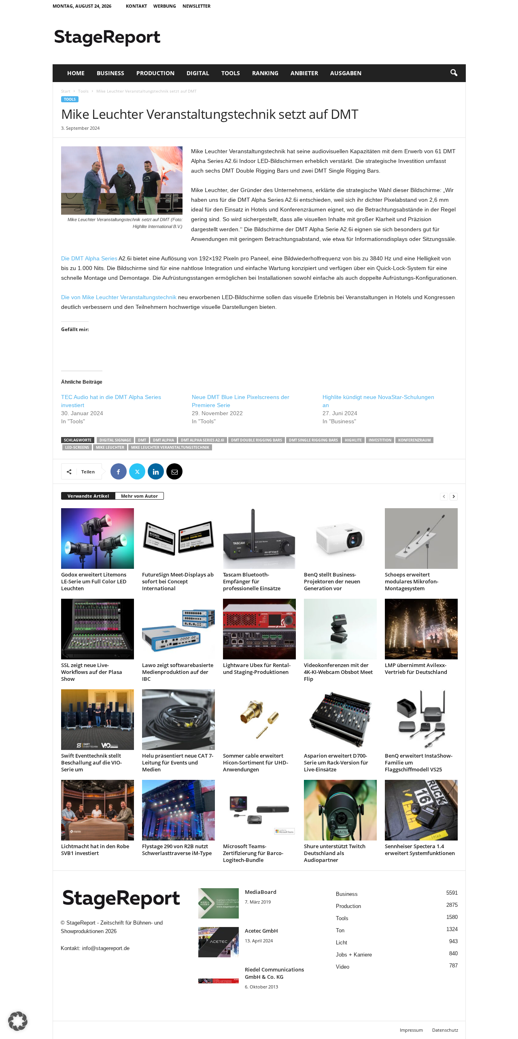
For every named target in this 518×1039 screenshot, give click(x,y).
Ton (340, 930)
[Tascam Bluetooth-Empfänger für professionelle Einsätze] (259, 538)
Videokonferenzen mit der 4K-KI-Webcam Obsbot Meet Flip (338, 671)
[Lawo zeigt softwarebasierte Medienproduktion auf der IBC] (178, 629)
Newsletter (196, 6)
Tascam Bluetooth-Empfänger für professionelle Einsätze (251, 581)
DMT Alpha (163, 440)
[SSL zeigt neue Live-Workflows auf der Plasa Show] (97, 629)
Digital (198, 73)
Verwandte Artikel (88, 496)
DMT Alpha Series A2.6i (202, 440)
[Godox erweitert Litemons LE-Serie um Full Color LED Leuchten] (97, 538)
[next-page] (454, 496)
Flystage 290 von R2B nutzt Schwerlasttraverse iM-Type (177, 850)
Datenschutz (445, 1030)
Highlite (353, 440)
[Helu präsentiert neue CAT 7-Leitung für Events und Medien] (178, 719)
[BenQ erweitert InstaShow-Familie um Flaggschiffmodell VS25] (421, 719)
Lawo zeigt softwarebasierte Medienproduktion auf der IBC (177, 671)
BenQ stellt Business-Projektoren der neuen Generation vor (332, 581)
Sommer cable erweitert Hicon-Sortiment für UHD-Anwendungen (255, 762)
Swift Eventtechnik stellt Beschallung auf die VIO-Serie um (91, 762)
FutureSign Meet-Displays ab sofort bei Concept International (178, 581)
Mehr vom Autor (139, 496)
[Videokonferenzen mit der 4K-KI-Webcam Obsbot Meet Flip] (340, 629)
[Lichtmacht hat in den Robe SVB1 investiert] (97, 810)
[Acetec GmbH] (218, 942)
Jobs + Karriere (354, 955)
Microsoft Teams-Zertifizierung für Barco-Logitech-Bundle (253, 853)
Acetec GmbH (261, 930)
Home (76, 73)
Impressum (411, 1030)
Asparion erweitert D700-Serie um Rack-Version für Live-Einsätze (336, 762)
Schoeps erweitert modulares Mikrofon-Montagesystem (411, 581)
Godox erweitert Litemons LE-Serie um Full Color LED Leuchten (94, 581)
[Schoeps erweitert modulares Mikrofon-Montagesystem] (421, 538)
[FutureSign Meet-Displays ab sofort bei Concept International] (178, 538)
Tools (230, 73)
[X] (137, 471)
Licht (341, 943)
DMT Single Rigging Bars (313, 440)
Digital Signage (115, 440)
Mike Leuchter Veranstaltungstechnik (170, 447)
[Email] (174, 471)
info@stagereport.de (106, 948)
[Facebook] (118, 471)
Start (65, 91)
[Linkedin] (156, 471)
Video (342, 967)
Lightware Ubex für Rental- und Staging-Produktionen (257, 668)
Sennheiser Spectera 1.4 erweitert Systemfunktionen (420, 850)
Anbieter (304, 73)
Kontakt (136, 6)
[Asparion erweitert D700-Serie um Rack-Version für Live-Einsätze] (340, 719)
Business (110, 73)
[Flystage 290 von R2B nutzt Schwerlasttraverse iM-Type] (178, 810)
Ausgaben (345, 73)
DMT (142, 440)
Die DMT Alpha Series (89, 258)
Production (155, 73)
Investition (380, 440)
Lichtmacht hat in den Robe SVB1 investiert (95, 850)
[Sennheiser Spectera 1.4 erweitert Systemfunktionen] (421, 810)
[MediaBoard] (218, 903)
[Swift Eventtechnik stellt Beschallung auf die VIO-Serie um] (97, 719)
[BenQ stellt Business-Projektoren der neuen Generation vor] (340, 538)
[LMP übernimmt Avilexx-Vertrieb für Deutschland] (421, 629)
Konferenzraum (414, 440)
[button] (454, 73)
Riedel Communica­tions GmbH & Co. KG (274, 973)
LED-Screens (77, 447)
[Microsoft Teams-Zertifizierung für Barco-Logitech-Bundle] (259, 810)
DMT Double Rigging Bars (256, 440)
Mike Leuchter (110, 447)
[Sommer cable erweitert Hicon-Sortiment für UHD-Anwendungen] (259, 719)
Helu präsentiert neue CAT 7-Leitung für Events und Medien (177, 762)
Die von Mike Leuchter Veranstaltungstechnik (118, 297)
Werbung (164, 6)
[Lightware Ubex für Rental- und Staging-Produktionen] (259, 629)
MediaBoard (260, 891)
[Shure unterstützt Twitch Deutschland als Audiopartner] (340, 810)
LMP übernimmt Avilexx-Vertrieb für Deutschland (416, 668)
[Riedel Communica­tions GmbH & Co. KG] (218, 981)
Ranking (265, 73)
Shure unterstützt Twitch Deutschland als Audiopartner (334, 853)
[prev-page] (444, 496)
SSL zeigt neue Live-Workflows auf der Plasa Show (91, 671)
